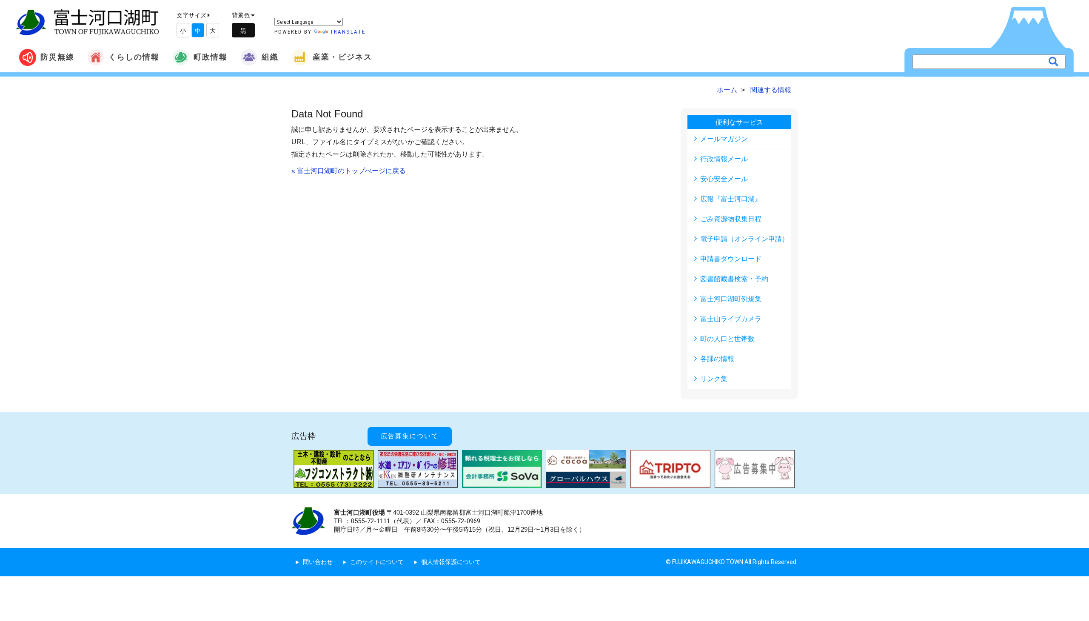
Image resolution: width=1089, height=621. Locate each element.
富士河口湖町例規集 (730, 298)
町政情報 (211, 56)
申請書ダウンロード (730, 258)
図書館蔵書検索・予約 (734, 278)
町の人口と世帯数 (727, 338)
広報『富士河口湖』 (730, 198)
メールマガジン (724, 138)
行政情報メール (724, 158)
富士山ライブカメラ (730, 318)
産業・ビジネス (342, 56)
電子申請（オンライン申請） (744, 238)
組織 (270, 56)
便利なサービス (739, 122)
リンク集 (713, 378)
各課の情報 (717, 358)
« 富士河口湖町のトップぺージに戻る (348, 170)
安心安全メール (724, 178)
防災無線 (57, 56)
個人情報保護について (451, 561)
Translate (347, 31)
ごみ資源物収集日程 (730, 218)
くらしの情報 (134, 56)
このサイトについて (377, 561)
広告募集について (410, 436)
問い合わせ (318, 561)
